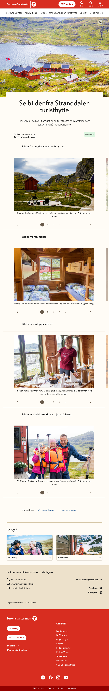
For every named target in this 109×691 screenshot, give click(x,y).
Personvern (61, 660)
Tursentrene (61, 656)
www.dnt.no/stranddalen (22, 584)
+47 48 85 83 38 (18, 579)
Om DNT (61, 623)
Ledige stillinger (63, 648)
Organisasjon (62, 639)
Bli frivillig (13, 628)
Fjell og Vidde (62, 652)
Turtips (43, 12)
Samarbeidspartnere (65, 665)
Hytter (60, 688)
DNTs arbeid (61, 635)
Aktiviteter (72, 688)
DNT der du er (38, 688)
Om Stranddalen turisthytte (63, 12)
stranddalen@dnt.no (20, 588)
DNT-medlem (67, 4)
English (83, 12)
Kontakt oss (31, 12)
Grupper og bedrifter (11, 12)
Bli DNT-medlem (16, 637)
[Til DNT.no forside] (21, 4)
